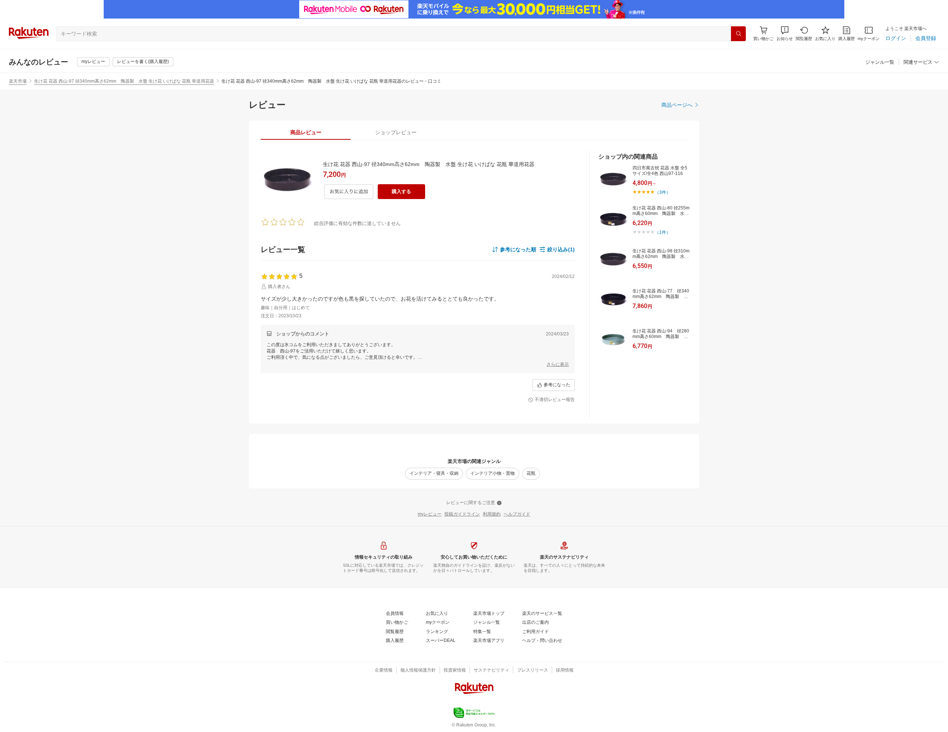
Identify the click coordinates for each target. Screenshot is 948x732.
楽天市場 (18, 81)
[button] (785, 33)
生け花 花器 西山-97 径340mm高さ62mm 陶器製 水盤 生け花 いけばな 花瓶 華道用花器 (124, 81)
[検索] (738, 33)
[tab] (306, 132)
